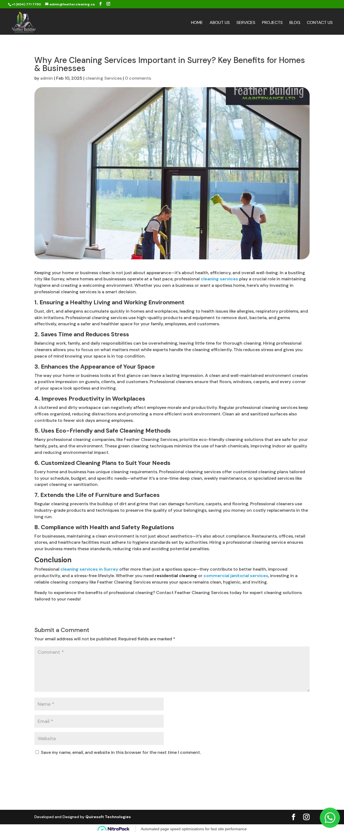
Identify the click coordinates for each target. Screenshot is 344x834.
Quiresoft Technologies (108, 816)
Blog (294, 23)
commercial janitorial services (235, 575)
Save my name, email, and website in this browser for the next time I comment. (121, 752)
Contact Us (320, 23)
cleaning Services (103, 78)
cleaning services (219, 279)
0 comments (138, 78)
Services (245, 23)
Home (197, 23)
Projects (272, 23)
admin (46, 78)
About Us (220, 23)
